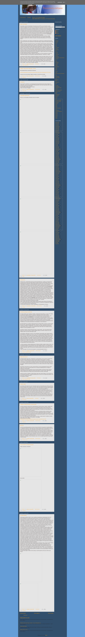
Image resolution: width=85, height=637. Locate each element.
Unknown (57, 33)
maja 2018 (56, 136)
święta (56, 105)
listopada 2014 (57, 170)
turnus (56, 109)
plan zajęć (56, 85)
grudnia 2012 (57, 196)
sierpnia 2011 (57, 214)
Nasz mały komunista (23, 515)
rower (23, 90)
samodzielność (57, 94)
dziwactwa (56, 58)
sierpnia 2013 (57, 187)
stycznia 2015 (57, 168)
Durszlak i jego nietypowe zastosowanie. (26, 311)
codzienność (57, 54)
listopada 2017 (57, 141)
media (56, 72)
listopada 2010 (57, 224)
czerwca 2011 (57, 216)
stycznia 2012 (57, 208)
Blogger (46, 635)
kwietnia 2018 (57, 137)
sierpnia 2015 (57, 161)
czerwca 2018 (57, 135)
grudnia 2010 (57, 223)
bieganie (56, 48)
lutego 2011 (57, 221)
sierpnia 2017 (57, 143)
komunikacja (57, 66)
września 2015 (57, 160)
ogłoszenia (24, 77)
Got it (64, 2)
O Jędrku (29, 17)
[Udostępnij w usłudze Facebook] (45, 89)
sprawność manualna (58, 100)
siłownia (56, 96)
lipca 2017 (56, 144)
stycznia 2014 (57, 181)
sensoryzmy (57, 95)
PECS (56, 83)
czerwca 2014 (57, 176)
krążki (56, 67)
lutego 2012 (57, 207)
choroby (56, 53)
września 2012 (57, 199)
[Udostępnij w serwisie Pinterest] (44, 63)
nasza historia (57, 76)
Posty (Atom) (25, 615)
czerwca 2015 (57, 162)
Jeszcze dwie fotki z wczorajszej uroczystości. (27, 444)
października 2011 (57, 212)
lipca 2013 (56, 188)
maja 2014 (56, 177)
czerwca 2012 (57, 203)
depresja (56, 55)
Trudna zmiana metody (23, 626)
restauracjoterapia (57, 91)
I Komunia (24, 439)
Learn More (60, 2)
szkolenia (56, 103)
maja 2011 (56, 217)
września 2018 (57, 133)
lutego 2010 (57, 234)
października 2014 (57, 171)
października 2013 (57, 185)
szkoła (56, 104)
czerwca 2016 (57, 152)
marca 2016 (57, 154)
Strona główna (23, 17)
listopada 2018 (57, 132)
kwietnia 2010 (57, 232)
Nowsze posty (23, 613)
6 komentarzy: (38, 609)
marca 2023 (57, 125)
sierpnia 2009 (57, 241)
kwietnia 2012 (57, 205)
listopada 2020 (57, 126)
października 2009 (57, 239)
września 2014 (57, 172)
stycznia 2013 (57, 195)
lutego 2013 (57, 194)
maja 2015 (56, 163)
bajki (56, 45)
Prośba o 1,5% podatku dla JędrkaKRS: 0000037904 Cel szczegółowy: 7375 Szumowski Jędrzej (43, 18)
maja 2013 (56, 190)
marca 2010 (57, 233)
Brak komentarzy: (37, 89)
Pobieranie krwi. (22, 279)
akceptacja (56, 40)
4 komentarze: (39, 275)
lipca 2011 (56, 215)
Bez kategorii (24, 399)
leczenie (56, 71)
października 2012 (57, 198)
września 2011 (57, 213)
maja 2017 (56, 145)
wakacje (56, 112)
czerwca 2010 (57, 230)
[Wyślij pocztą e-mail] (41, 63)
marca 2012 (57, 206)
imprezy (56, 64)
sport (25, 90)
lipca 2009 (56, 242)
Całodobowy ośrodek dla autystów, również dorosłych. (28, 404)
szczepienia (57, 102)
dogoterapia (57, 56)
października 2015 (57, 159)
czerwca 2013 (57, 189)
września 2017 (57, 142)
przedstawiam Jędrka (58, 87)
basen (56, 46)
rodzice (56, 92)
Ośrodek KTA (26, 65)
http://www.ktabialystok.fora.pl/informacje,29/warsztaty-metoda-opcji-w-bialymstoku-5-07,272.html (35, 72)
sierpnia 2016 (57, 150)
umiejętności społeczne (58, 111)
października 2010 (57, 225)
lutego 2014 (57, 180)
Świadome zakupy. (23, 384)
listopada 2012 (57, 197)
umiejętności (57, 110)
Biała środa (22, 425)
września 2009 (57, 240)
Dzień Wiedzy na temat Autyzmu (59, 57)
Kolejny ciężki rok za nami (24, 617)
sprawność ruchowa (58, 101)
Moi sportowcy (22, 82)
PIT (55, 84)
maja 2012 (56, 204)
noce (56, 78)
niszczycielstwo (57, 77)
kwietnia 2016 (57, 153)
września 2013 (57, 186)
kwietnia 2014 (57, 178)
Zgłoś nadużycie (58, 35)
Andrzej (57, 30)
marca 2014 (57, 179)
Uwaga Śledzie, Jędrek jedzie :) (25, 95)
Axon (56, 44)
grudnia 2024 (57, 123)
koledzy (56, 65)
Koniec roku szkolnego (23, 24)
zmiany (56, 118)
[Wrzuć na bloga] (42, 63)
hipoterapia (56, 62)
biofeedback (57, 49)
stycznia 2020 (57, 127)
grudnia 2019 (57, 128)
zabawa (56, 114)
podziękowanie (57, 86)
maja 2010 (56, 231)
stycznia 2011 (57, 222)
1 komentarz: (37, 398)
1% (55, 39)
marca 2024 (57, 124)
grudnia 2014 (57, 169)
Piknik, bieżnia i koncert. (24, 356)
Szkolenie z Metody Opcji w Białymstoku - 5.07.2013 (28, 68)
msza (23, 65)
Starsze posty (50, 613)
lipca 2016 (56, 151)
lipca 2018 (56, 134)
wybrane (56, 113)
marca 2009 (57, 243)
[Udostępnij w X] (43, 63)
